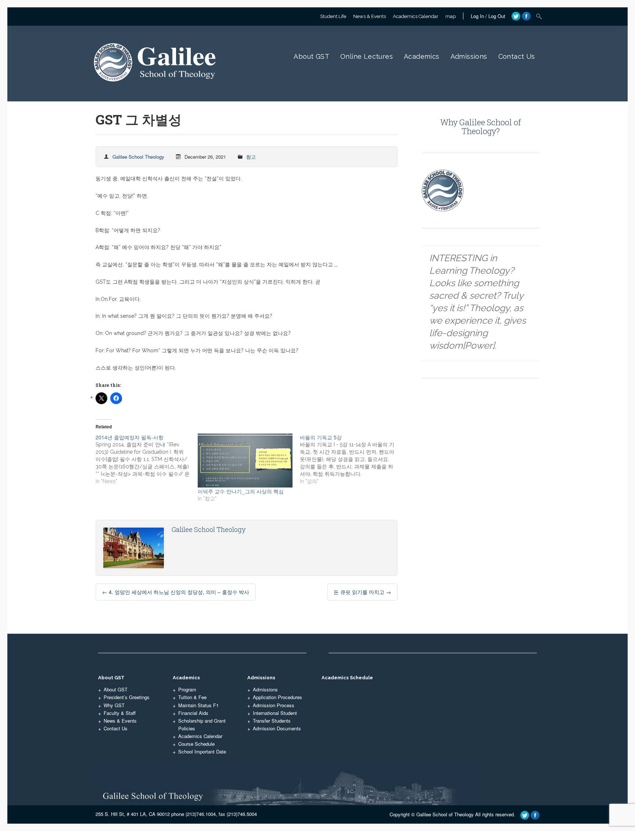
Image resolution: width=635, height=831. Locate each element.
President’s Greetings (127, 697)
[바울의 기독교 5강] (351, 459)
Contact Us (516, 56)
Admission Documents (277, 728)
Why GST (114, 705)
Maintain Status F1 (198, 705)
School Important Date (202, 751)
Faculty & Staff (120, 712)
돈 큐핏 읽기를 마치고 (362, 592)
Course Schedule (196, 743)
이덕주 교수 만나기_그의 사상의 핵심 (241, 491)
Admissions (469, 56)
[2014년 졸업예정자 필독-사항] (147, 459)
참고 (251, 156)
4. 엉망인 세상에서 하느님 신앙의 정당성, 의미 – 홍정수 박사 (175, 592)
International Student (275, 712)
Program (187, 689)
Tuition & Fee (192, 697)
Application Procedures (277, 697)
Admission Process (273, 705)
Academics (422, 56)
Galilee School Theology (138, 156)
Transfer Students (272, 720)
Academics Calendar (415, 16)
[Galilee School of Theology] (157, 89)
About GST (311, 56)
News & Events (369, 16)
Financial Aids (193, 712)
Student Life (333, 16)
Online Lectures (366, 56)
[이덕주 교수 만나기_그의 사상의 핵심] (245, 461)
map (450, 16)
